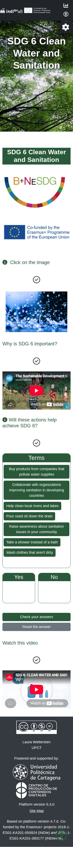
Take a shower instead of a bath (32, 542)
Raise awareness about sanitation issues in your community (36, 529)
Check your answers (36, 617)
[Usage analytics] (66, 6)
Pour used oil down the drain (29, 516)
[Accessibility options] (66, 14)
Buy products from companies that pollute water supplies (36, 471)
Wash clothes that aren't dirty (29, 552)
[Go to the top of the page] (61, 835)
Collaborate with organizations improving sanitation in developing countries (36, 490)
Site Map (36, 811)
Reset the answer (36, 627)
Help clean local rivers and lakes (32, 506)
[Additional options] (65, 27)
